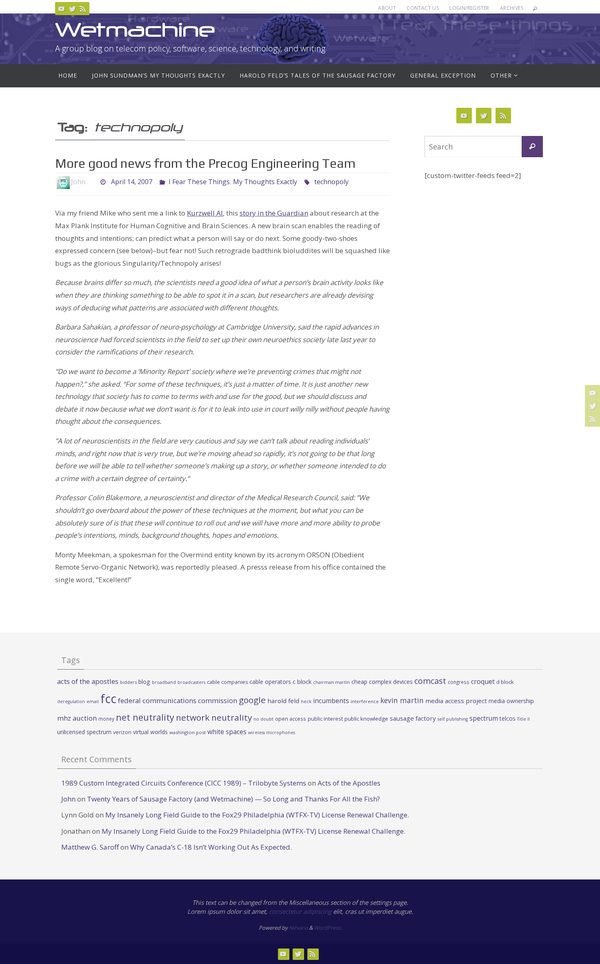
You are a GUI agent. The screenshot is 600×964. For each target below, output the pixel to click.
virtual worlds (150, 732)
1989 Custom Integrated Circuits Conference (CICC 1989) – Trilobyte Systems (183, 783)
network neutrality (214, 717)
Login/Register (469, 7)
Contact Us (423, 7)
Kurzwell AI (205, 213)
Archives (511, 7)
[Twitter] (72, 8)
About (387, 7)
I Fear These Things (199, 181)
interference (365, 701)
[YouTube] (61, 8)
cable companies (227, 682)
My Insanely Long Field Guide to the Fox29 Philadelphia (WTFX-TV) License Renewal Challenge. (257, 814)
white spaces (227, 731)
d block (505, 682)
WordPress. (328, 927)
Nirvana (298, 927)
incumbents (331, 700)
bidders (128, 682)
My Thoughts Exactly (265, 181)
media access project (456, 701)
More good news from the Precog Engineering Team (205, 163)
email (93, 701)
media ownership (511, 701)
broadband (164, 682)
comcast (430, 680)
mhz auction (77, 718)
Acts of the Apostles (349, 783)
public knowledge (366, 718)
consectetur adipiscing (300, 911)
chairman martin (331, 682)
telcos (508, 718)
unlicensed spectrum (84, 732)
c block (302, 681)
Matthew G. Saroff (90, 847)
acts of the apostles (87, 681)
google (252, 700)
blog (144, 682)
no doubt (263, 719)
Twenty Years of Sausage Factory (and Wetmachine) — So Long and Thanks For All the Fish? (233, 799)
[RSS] (82, 8)
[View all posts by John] (92, 182)
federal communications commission (177, 700)
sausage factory (413, 718)
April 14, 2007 (131, 181)
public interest (325, 718)
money (106, 718)
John (68, 799)
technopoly (331, 181)
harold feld (283, 701)
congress (458, 682)
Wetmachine (135, 29)
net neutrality (145, 717)
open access (290, 718)
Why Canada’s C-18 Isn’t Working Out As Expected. (211, 847)
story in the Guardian (274, 213)
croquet (483, 681)
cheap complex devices (382, 682)
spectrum (483, 718)
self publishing (453, 719)
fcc (108, 698)
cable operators (270, 682)
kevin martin (402, 700)
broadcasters (191, 682)
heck (306, 701)
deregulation (71, 701)
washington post (187, 732)
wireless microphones (271, 732)
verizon (122, 732)
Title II (523, 719)
